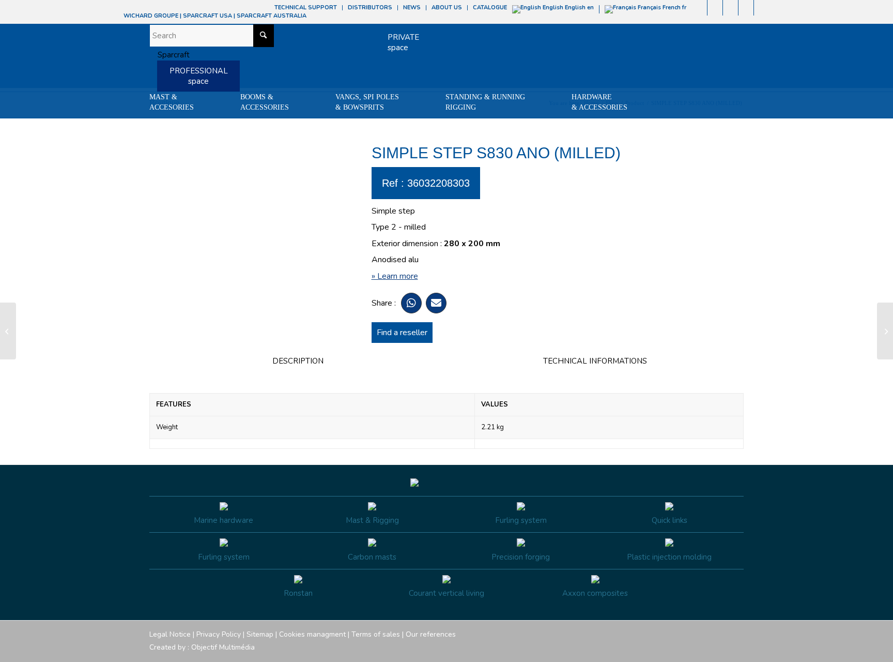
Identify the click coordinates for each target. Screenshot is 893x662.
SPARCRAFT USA (207, 16)
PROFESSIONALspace (199, 76)
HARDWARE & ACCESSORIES (599, 102)
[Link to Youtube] (730, 8)
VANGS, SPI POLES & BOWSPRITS (367, 102)
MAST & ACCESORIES (171, 102)
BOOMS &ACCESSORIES (264, 102)
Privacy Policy (218, 634)
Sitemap (260, 634)
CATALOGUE (490, 7)
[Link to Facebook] (699, 8)
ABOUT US (447, 7)
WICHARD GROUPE (151, 16)
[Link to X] (745, 8)
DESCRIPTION (298, 361)
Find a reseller (402, 332)
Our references (431, 634)
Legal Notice (170, 634)
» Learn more (395, 276)
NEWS (412, 7)
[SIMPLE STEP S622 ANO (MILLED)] (8, 331)
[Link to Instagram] (714, 8)
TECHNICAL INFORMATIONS (595, 361)
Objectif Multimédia (223, 647)
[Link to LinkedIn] (761, 8)
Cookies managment (312, 634)
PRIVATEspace (403, 42)
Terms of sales (375, 634)
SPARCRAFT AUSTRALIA (271, 16)
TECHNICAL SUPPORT (305, 7)
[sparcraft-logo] (169, 55)
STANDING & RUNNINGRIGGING (485, 102)
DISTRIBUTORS (370, 7)
